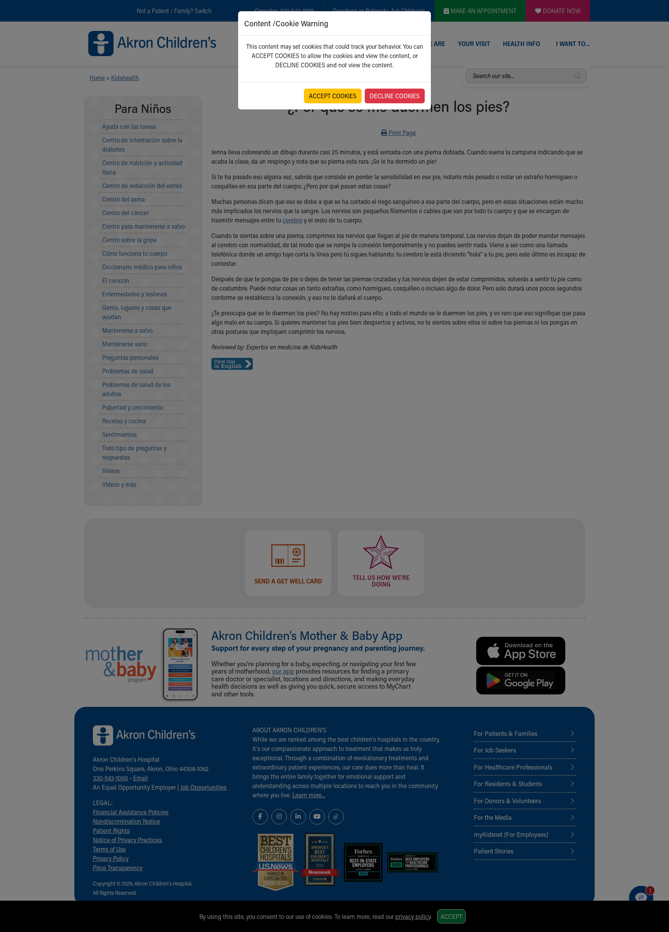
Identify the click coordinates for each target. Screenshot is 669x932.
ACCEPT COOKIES (333, 96)
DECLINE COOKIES (395, 96)
